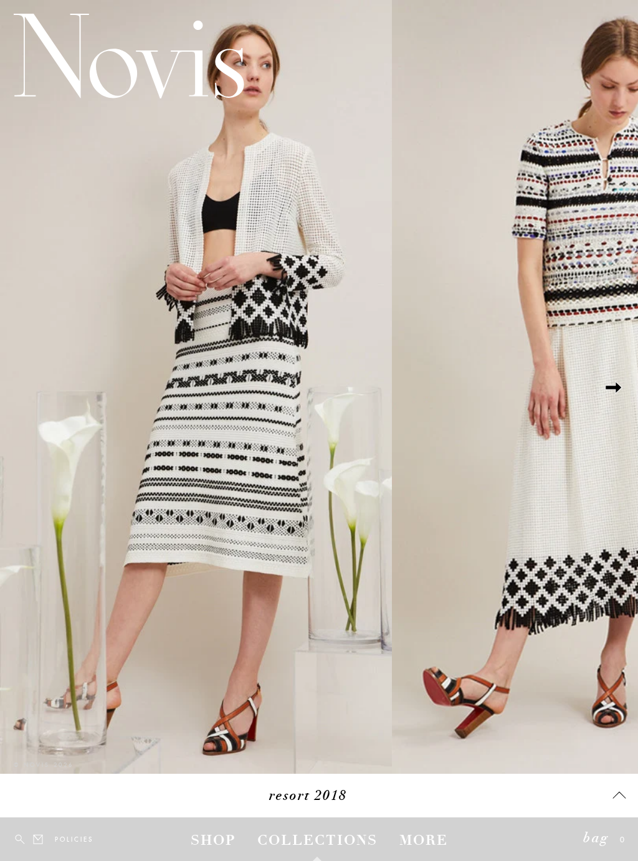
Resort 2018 (308, 797)
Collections (317, 842)
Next (613, 387)
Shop (213, 842)
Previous (24, 387)
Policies (62, 839)
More (423, 842)
